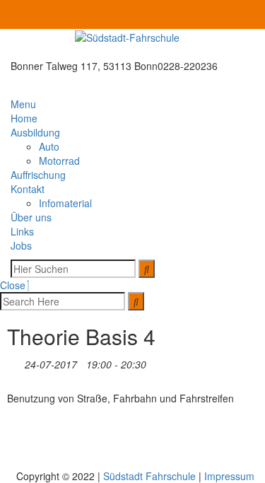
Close (14, 285)
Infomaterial (65, 203)
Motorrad (59, 160)
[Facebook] (251, 15)
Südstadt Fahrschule (149, 476)
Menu (25, 104)
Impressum (229, 476)
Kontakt (28, 189)
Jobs (21, 245)
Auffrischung (38, 175)
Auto (49, 146)
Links (22, 231)
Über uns (31, 217)
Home (24, 118)
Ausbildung (35, 132)
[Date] (14, 361)
